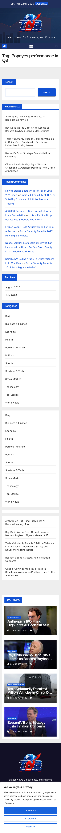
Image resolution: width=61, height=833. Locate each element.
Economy (10, 331)
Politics (9, 355)
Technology (12, 386)
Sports (9, 363)
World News (12, 402)
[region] (30, 807)
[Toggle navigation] (31, 46)
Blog (8, 315)
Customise (30, 818)
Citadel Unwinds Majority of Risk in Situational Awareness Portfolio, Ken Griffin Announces (30, 167)
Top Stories (12, 394)
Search (9, 82)
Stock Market (13, 378)
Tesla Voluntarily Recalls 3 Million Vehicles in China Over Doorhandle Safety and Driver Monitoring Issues (29, 142)
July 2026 (11, 295)
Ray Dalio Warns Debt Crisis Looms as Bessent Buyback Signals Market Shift (28, 658)
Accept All (30, 810)
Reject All (30, 826)
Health (9, 339)
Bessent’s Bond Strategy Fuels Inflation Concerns (26, 724)
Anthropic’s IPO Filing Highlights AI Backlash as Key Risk (30, 625)
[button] (57, 46)
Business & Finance (16, 323)
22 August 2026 (19, 630)
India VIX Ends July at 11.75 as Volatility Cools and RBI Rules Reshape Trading (30, 199)
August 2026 (12, 287)
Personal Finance (15, 347)
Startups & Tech (14, 371)
